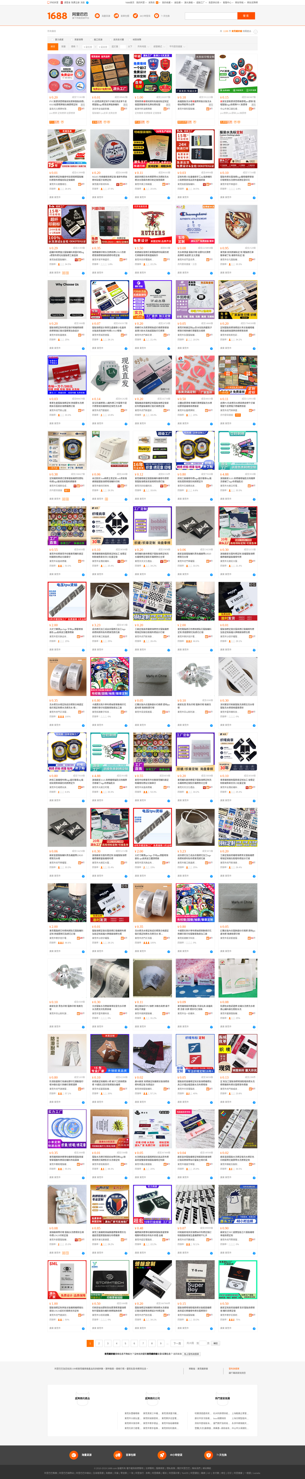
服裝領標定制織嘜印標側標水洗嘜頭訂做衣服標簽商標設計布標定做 (152, 1309)
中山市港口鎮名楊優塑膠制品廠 (230, 109)
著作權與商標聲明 (134, 1468)
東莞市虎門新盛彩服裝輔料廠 (144, 410)
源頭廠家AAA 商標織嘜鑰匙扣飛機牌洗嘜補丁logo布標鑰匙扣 (237, 480)
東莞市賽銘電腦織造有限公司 (59, 1164)
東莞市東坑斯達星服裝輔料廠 (102, 1240)
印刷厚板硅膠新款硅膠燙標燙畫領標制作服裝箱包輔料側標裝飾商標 (109, 1309)
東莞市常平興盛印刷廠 (230, 184)
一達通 (247, 1473)
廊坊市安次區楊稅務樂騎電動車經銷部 (213, 1418)
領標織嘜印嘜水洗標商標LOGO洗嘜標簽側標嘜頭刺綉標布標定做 (109, 254)
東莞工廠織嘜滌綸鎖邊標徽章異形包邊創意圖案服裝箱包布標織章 (109, 1234)
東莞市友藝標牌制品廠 (187, 410)
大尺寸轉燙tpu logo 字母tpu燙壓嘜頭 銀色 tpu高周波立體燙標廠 (66, 631)
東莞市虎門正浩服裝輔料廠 (59, 712)
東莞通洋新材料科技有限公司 (102, 184)
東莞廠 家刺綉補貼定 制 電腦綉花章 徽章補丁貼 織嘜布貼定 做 (237, 254)
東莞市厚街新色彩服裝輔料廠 (230, 335)
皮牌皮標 (112, 113)
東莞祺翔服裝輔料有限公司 (144, 1089)
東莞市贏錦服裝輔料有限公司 (230, 1013)
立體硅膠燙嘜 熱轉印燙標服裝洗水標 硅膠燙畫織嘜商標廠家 (195, 404)
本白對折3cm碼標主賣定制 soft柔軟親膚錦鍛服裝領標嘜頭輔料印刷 (109, 480)
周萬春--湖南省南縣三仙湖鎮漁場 (228, 1428)
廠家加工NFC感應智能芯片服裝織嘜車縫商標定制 (237, 1234)
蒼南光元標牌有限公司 (59, 109)
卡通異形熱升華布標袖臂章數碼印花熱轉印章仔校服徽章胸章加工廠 (109, 706)
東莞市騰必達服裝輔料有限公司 (144, 1164)
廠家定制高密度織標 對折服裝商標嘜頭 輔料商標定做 (237, 1309)
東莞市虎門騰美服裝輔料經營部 (187, 1240)
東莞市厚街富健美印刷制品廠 (59, 335)
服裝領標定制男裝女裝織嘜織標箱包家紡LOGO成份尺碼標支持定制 (66, 1309)
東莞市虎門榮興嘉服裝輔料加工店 (230, 410)
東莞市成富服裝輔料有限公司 (102, 1089)
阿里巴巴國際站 (66, 1473)
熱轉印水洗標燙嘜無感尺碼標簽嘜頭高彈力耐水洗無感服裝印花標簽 (152, 329)
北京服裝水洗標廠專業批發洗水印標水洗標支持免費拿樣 (109, 1008)
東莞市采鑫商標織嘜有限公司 (59, 561)
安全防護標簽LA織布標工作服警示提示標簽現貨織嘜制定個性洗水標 (109, 404)
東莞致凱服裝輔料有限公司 (187, 184)
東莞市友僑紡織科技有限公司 (102, 561)
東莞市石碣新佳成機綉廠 (59, 486)
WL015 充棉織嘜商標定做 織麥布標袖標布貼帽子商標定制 (109, 178)
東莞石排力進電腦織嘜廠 (136, 1428)
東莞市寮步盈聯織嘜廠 (153, 1428)
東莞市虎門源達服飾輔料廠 (59, 1089)
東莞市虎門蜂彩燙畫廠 (144, 335)
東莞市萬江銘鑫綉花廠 (102, 636)
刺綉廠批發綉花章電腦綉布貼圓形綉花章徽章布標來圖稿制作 (152, 254)
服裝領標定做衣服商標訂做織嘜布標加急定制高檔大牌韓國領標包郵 (237, 631)
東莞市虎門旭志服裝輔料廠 (144, 1315)
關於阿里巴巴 (183, 1468)
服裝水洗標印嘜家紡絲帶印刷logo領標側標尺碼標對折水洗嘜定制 (108, 1158)
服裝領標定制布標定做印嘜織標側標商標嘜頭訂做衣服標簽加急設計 (66, 329)
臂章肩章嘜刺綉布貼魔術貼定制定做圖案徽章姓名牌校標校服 (152, 103)
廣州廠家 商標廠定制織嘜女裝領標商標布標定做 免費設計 (152, 1083)
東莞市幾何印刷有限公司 (102, 486)
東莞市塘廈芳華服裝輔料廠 (187, 1164)
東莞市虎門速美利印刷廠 (59, 1315)
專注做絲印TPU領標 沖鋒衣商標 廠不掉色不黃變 (152, 1008)
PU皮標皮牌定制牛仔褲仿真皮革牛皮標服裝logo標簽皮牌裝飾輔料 (109, 103)
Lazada (256, 1473)
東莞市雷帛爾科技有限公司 (230, 712)
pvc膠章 (232, 113)
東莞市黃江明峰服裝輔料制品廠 (144, 184)
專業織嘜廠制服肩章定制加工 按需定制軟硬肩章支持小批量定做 (109, 555)
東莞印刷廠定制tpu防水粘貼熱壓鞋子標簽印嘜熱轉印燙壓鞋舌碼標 (195, 329)
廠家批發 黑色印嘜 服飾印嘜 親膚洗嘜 (194, 706)
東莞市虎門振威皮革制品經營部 (230, 1089)
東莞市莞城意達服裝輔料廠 (102, 335)
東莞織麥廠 (202, 1369)
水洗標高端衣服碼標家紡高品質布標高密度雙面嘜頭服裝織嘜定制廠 (152, 1158)
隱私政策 (171, 1468)
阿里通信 (194, 1473)
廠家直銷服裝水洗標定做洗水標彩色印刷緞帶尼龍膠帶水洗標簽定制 (237, 1158)
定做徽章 (157, 113)
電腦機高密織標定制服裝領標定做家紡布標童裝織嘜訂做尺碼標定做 (152, 404)
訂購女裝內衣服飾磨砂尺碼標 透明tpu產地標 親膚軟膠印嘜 (152, 706)
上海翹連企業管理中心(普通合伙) (247, 1413)
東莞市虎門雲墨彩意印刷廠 (102, 410)
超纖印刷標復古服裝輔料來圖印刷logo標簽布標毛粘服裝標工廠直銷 (66, 254)
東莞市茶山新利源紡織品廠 (187, 712)
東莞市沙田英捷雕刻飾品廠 (102, 1315)
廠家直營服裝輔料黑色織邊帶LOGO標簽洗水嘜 (194, 555)
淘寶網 (109, 1473)
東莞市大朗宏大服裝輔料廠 (230, 561)
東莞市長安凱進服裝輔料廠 (144, 712)
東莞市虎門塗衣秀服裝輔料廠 (187, 259)
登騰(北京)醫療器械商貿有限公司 (210, 1428)
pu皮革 (104, 113)
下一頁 (177, 1343)
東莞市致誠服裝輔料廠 (187, 1315)
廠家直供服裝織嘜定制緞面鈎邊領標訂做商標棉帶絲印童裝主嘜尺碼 (194, 1158)
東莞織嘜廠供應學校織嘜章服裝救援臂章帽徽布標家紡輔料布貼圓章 (66, 1158)
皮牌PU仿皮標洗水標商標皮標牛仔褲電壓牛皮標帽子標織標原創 (237, 404)
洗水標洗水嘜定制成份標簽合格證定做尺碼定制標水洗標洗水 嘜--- (66, 706)
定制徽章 (139, 113)
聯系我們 (196, 1468)
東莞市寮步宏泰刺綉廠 (230, 1315)
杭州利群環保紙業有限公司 (226, 1413)
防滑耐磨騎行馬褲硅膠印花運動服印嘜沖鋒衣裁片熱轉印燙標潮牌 (66, 1083)
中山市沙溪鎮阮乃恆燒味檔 (244, 1428)
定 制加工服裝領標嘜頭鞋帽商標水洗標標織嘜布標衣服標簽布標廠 (237, 1083)
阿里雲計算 (174, 1473)
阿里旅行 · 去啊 (142, 1473)
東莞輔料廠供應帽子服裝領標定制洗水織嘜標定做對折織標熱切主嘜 (152, 555)
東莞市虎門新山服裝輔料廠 (59, 410)
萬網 (203, 1473)
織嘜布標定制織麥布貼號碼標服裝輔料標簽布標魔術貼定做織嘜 (66, 178)
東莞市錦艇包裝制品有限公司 (230, 1164)
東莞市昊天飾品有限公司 (59, 636)
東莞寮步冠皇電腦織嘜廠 (173, 1418)
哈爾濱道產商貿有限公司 (206, 1413)
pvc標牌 (53, 113)
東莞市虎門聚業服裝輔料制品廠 (230, 1240)
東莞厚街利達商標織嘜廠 (173, 1428)
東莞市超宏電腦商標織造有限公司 (144, 1240)
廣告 (83, 105)
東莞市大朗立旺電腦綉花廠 (230, 486)
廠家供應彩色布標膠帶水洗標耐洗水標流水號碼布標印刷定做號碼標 (152, 178)
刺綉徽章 (148, 113)
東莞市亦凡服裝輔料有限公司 (230, 259)
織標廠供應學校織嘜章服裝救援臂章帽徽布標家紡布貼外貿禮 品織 (152, 1234)
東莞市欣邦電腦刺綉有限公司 (144, 259)
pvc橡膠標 (241, 113)
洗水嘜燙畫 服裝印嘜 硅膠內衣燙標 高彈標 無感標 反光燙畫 (194, 254)
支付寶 (216, 1473)
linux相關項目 (219, 1418)
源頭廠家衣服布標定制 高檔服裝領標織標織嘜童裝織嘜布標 (237, 555)
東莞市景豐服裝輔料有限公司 (59, 1240)
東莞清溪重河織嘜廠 (171, 1413)
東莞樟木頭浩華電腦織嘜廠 (137, 1423)
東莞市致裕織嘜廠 (170, 1423)
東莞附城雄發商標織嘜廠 (154, 1418)
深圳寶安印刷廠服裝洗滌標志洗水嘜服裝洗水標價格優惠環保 (237, 706)
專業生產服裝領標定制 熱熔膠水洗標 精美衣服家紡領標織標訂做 (66, 404)
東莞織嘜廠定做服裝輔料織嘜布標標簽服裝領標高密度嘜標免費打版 (152, 480)
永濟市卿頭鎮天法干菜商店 (244, 1423)
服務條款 (160, 1468)
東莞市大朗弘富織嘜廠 (135, 1418)
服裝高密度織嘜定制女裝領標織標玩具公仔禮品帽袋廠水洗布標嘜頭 (194, 1083)
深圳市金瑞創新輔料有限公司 (102, 109)
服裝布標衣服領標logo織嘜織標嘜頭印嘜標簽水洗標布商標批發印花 (237, 178)
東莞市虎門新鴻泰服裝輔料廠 (144, 636)
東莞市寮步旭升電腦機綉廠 (187, 636)
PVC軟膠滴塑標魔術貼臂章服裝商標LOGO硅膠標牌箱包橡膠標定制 (67, 103)
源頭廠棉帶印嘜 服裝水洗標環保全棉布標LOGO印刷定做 (66, 1234)
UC (209, 1473)
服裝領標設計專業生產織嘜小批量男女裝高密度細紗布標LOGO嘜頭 (109, 329)
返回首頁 (177, 1354)
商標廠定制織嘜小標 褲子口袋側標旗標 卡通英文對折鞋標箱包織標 (109, 1083)
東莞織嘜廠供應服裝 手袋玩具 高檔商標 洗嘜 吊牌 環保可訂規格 (195, 1008)
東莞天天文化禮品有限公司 (144, 561)
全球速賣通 (98, 1473)
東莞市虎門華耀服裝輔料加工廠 (187, 561)
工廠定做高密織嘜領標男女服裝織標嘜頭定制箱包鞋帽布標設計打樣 (152, 631)
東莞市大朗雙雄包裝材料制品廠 (59, 184)
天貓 (116, 1473)
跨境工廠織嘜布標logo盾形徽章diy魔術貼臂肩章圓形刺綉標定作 (194, 480)
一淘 (131, 1473)
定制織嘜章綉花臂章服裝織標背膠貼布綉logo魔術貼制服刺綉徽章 (66, 480)
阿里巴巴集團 (50, 1473)
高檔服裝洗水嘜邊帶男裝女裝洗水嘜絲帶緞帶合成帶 (194, 103)
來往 (223, 1473)
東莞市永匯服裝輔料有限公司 (187, 335)
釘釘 (230, 1473)
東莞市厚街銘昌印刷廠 (102, 1164)
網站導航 (207, 1468)
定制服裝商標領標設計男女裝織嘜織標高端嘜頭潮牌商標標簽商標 (237, 329)
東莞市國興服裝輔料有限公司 (144, 1013)
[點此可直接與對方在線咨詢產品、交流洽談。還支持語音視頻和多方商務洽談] (83, 197)
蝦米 (165, 1473)
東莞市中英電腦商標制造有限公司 (187, 1089)
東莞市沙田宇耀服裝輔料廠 (230, 636)
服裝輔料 (96, 113)
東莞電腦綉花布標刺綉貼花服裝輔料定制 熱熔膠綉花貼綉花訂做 (194, 631)
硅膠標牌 (71, 113)
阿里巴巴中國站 (83, 1473)
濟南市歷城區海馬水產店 (206, 1423)
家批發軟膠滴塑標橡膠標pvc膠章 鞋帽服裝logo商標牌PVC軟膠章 (238, 103)
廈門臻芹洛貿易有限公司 (225, 1423)
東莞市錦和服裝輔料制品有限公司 (187, 109)
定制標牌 (62, 113)
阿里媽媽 (156, 1473)
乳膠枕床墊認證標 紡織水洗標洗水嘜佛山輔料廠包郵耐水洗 (237, 1008)
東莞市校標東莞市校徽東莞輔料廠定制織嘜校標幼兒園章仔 (66, 555)
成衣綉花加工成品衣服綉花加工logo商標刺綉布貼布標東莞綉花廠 (108, 631)
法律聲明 (149, 1468)
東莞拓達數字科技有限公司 (102, 712)
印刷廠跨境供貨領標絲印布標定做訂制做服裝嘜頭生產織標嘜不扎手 (194, 1234)
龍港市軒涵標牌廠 (143, 109)
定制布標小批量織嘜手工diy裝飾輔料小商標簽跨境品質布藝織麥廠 (195, 178)
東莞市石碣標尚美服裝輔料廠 (187, 486)
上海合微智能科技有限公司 (244, 1418)
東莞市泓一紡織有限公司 (187, 1013)
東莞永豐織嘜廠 (132, 1413)
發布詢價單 (234, 1369)
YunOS (185, 1473)
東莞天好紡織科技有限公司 (144, 486)
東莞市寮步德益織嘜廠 (153, 1423)
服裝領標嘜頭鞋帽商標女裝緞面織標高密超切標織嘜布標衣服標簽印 (194, 1309)
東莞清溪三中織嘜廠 (152, 1413)
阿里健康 (238, 1473)
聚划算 (124, 1473)
